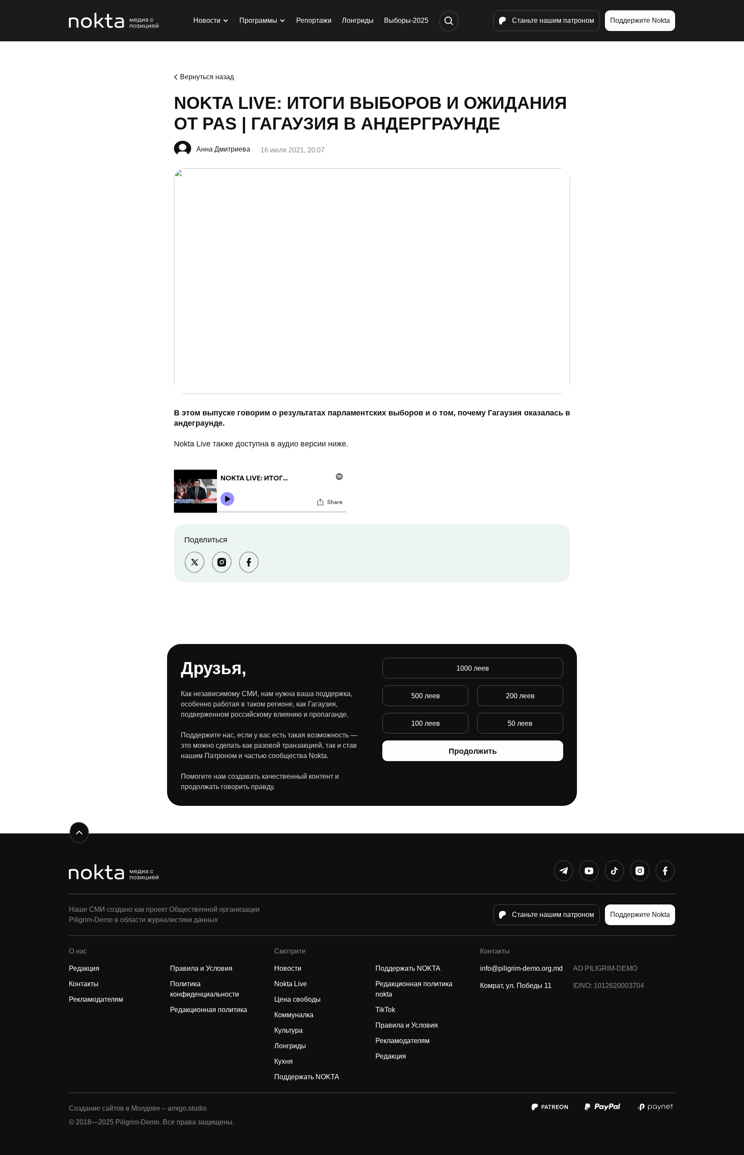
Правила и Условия (201, 968)
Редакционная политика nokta (414, 989)
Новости (206, 20)
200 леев (520, 696)
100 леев (425, 723)
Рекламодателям (96, 999)
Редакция (84, 968)
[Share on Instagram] (221, 562)
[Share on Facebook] (249, 562)
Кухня (283, 1061)
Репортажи (314, 20)
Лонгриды (358, 20)
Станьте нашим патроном (553, 20)
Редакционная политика (208, 1009)
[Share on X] (194, 562)
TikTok (385, 1009)
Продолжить (473, 751)
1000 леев (472, 668)
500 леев (425, 696)
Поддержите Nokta (640, 20)
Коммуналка (293, 1015)
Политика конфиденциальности (204, 989)
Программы (258, 20)
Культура (288, 1030)
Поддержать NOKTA (306, 1077)
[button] (449, 21)
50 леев (520, 723)
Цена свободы (297, 999)
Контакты (84, 984)
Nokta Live (290, 984)
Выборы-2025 (406, 20)
